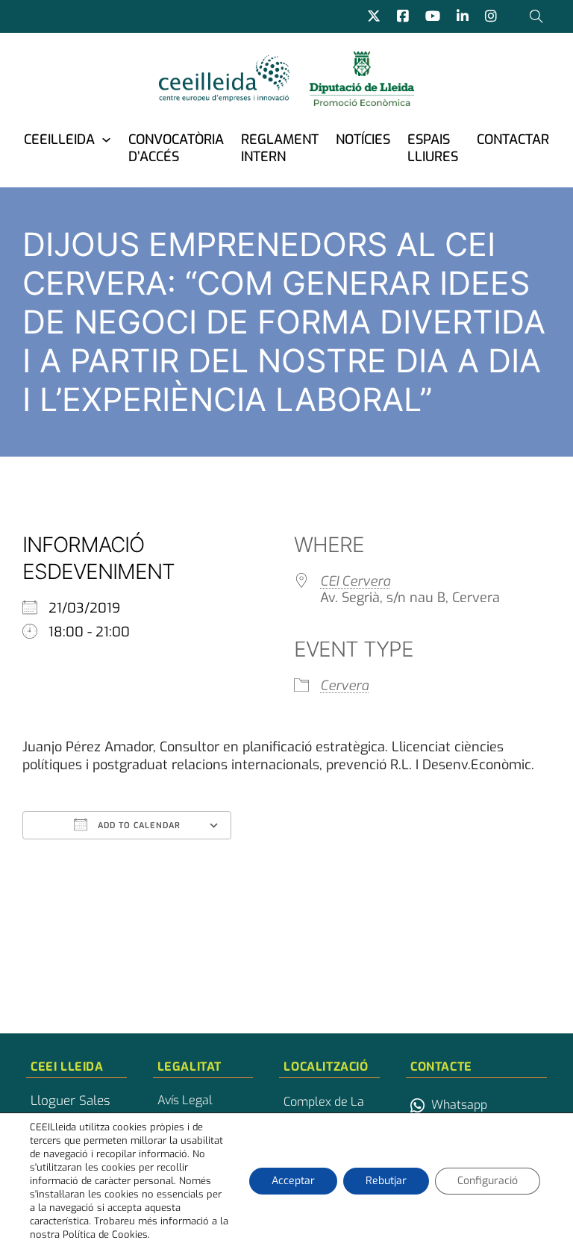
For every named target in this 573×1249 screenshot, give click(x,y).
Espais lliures (432, 148)
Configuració (487, 1181)
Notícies (363, 139)
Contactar (513, 139)
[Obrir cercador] (536, 16)
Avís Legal (185, 1100)
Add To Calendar (138, 825)
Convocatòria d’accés (176, 148)
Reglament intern (280, 148)
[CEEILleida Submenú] (106, 139)
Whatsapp (459, 1104)
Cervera (344, 686)
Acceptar (293, 1181)
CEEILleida (59, 139)
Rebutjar (386, 1181)
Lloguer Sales (70, 1101)
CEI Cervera (355, 581)
